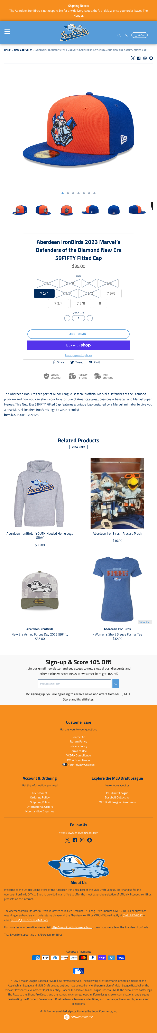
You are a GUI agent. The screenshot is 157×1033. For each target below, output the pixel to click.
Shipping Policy (40, 802)
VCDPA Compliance (78, 755)
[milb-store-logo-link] (78, 972)
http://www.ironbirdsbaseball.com (72, 927)
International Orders (40, 807)
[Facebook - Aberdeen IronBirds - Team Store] (139, 58)
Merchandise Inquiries (39, 811)
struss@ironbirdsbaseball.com (29, 920)
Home (7, 50)
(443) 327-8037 (133, 915)
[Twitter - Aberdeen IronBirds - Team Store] (133, 58)
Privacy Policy (78, 746)
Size (78, 275)
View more (78, 447)
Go (115, 683)
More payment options (78, 355)
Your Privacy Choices (81, 764)
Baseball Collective (117, 797)
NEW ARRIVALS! (23, 50)
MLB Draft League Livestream (117, 802)
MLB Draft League (117, 793)
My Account (39, 793)
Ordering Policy (40, 797)
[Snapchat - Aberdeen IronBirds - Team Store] (151, 58)
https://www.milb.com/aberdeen (78, 832)
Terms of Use (78, 751)
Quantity (78, 312)
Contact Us (78, 737)
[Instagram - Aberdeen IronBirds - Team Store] (145, 58)
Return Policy (78, 741)
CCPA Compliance (78, 760)
